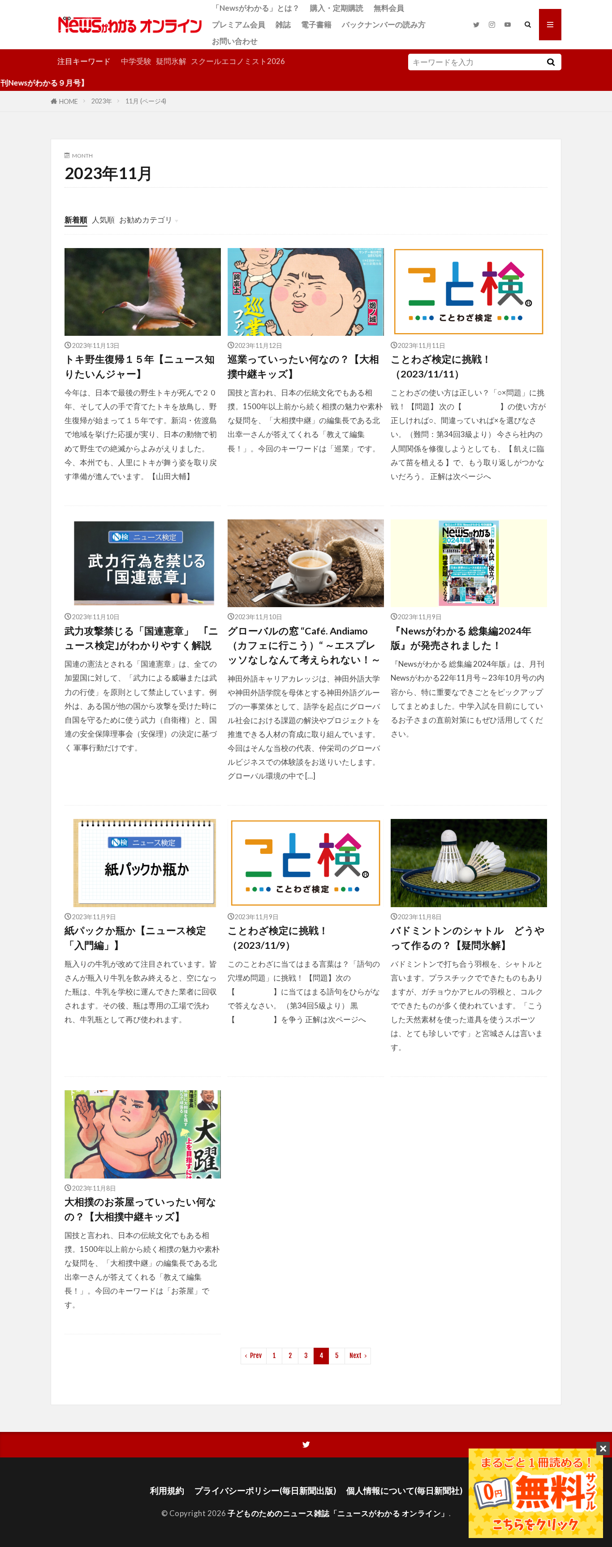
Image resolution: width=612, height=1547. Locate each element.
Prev (256, 1355)
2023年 (101, 101)
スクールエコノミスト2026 (238, 61)
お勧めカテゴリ (145, 219)
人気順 (103, 219)
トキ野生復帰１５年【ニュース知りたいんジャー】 (140, 366)
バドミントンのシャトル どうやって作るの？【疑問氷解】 (468, 938)
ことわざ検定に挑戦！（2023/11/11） (441, 366)
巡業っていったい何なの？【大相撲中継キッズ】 (303, 366)
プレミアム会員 (238, 24)
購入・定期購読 (336, 8)
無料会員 (389, 8)
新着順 (76, 219)
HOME (68, 101)
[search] (550, 62)
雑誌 (283, 24)
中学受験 (136, 61)
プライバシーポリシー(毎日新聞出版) (265, 1490)
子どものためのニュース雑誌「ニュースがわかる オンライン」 (338, 1513)
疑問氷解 (171, 61)
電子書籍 (316, 24)
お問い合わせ (235, 41)
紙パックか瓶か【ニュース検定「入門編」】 (135, 938)
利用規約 (167, 1490)
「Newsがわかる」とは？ (256, 8)
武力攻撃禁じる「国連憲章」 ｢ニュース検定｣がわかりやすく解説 (142, 638)
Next (355, 1355)
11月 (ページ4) (145, 101)
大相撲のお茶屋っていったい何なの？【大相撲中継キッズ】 (140, 1209)
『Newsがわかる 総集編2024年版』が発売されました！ (461, 638)
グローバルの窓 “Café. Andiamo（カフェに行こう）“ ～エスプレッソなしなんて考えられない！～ (304, 645)
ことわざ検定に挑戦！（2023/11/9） (278, 938)
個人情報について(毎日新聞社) (404, 1490)
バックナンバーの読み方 (384, 24)
